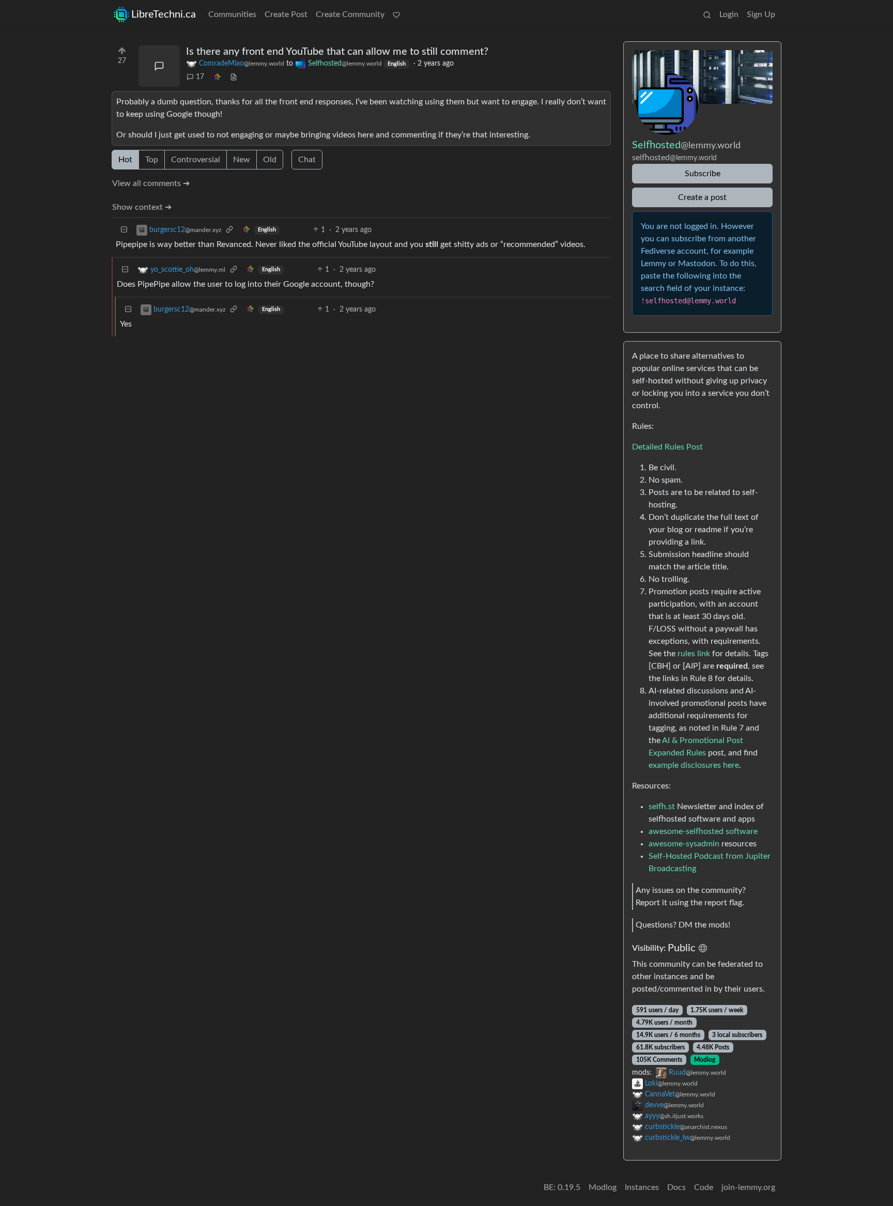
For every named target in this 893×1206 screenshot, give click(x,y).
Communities (232, 14)
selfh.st (662, 806)
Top (151, 160)
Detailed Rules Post (667, 447)
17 (200, 77)
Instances (642, 1187)
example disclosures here (694, 765)
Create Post (286, 14)
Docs (676, 1187)
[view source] (233, 77)
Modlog (704, 1060)
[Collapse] (124, 230)
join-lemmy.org (748, 1187)
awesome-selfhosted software (703, 831)
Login (728, 14)
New (241, 160)
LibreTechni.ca (163, 14)
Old (269, 160)
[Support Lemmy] (396, 14)
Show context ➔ (142, 207)
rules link (694, 654)
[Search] (707, 14)
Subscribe (702, 173)
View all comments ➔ (151, 183)
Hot (125, 160)
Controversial (195, 160)
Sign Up (761, 14)
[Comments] (159, 66)
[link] (217, 77)
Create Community (350, 14)
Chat (307, 160)
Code (703, 1187)
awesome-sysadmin (684, 844)
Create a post (702, 197)
